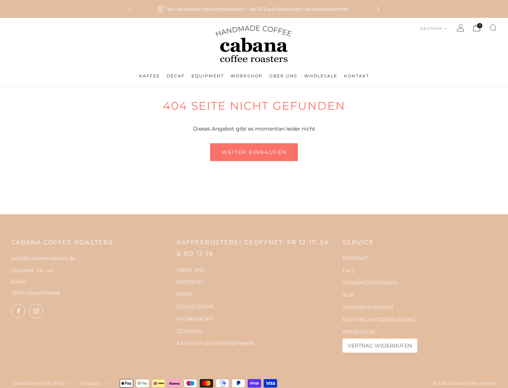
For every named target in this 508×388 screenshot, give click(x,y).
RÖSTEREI (190, 282)
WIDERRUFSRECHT (368, 307)
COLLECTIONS (195, 306)
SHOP (184, 294)
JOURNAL (189, 331)
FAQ (348, 270)
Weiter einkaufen (254, 152)
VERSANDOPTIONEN (370, 282)
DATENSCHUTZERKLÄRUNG (379, 319)
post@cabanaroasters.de (43, 258)
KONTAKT (355, 258)
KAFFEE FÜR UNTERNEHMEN (215, 343)
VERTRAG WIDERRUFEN (380, 345)
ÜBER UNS (191, 269)
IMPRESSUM (359, 331)
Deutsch (431, 28)
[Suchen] (493, 28)
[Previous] (130, 9)
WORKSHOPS (195, 318)
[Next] (378, 9)
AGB (348, 295)
